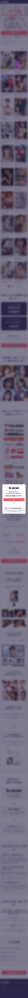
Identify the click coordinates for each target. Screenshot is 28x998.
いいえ (14, 503)
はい (14, 499)
